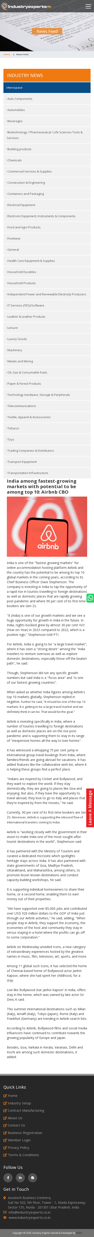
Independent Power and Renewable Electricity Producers (46, 294)
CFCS (79, 1232)
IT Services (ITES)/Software (25, 305)
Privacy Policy (18, 1147)
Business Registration (25, 1132)
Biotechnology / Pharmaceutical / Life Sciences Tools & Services (45, 135)
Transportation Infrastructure (27, 473)
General (13, 249)
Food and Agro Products (24, 227)
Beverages (15, 121)
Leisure (12, 328)
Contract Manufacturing (26, 1110)
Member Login (19, 1140)
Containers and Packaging (25, 194)
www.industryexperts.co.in (29, 1217)
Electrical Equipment (21, 205)
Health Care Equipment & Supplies (31, 261)
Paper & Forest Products (24, 383)
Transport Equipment (22, 462)
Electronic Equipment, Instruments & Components (41, 216)
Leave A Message (90, 807)
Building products (19, 149)
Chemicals (14, 160)
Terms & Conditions (23, 1154)
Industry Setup (19, 1103)
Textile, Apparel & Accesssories (29, 417)
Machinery (14, 350)
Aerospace (15, 87)
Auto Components (19, 99)
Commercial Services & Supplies (29, 171)
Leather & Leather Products (26, 316)
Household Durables (21, 272)
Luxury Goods (17, 339)
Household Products (21, 283)
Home (7, 54)
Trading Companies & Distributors (30, 450)
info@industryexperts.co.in (29, 1212)
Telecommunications (21, 406)
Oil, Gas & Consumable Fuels (27, 372)
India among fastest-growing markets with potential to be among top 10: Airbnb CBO (41, 486)
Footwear (14, 238)
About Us (15, 1118)
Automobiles (16, 110)
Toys (10, 439)
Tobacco (13, 428)
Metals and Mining (20, 361)
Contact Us (16, 1125)
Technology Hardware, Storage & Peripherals (38, 395)
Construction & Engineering (26, 182)
